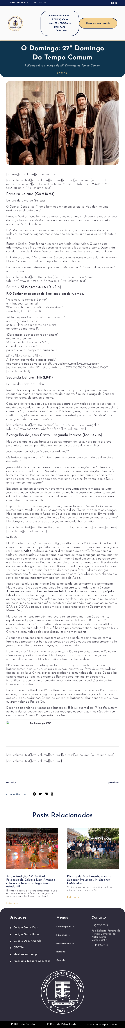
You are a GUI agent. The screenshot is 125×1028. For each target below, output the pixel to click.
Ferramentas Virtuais (18, 3)
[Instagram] (116, 3)
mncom (113, 1024)
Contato (61, 31)
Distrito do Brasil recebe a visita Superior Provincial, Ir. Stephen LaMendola (89, 880)
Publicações (40, 3)
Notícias (59, 27)
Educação (58, 20)
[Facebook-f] (112, 3)
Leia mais (12, 903)
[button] (34, 794)
